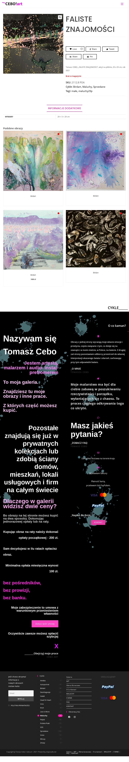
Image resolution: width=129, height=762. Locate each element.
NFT (67, 681)
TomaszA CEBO (80, 372)
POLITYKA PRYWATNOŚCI (20, 705)
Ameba (42, 680)
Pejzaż (42, 719)
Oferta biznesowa (73, 685)
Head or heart (45, 700)
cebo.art (52, 657)
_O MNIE (76, 368)
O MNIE (69, 698)
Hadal (42, 696)
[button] (60, 17)
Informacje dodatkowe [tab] (64, 108)
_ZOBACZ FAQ (79, 443)
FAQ (68, 702)
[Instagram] (75, 717)
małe (74, 91)
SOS (41, 727)
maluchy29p (85, 91)
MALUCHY (70, 694)
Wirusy (42, 739)
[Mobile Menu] (122, 4)
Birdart (77, 86)
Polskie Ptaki (45, 723)
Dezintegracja (45, 692)
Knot (42, 708)
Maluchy (87, 86)
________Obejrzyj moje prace (41, 653)
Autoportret (44, 684)
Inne (42, 704)
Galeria (69, 677)
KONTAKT (70, 706)
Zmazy (42, 743)
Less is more (45, 712)
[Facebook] (69, 717)
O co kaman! (71, 690)
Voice (42, 735)
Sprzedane (99, 86)
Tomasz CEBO (79, 446)
